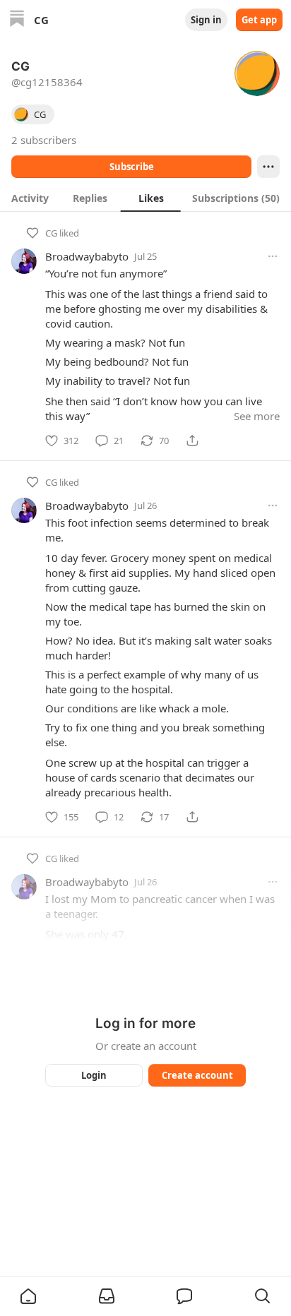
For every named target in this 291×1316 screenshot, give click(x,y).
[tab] (30, 198)
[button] (28, 1296)
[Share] (192, 440)
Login (94, 1075)
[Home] (16, 20)
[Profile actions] (268, 166)
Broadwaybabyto (87, 256)
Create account (197, 1075)
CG (51, 233)
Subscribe (131, 166)
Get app (259, 19)
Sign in (206, 19)
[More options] (272, 256)
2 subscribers (43, 140)
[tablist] (145, 198)
